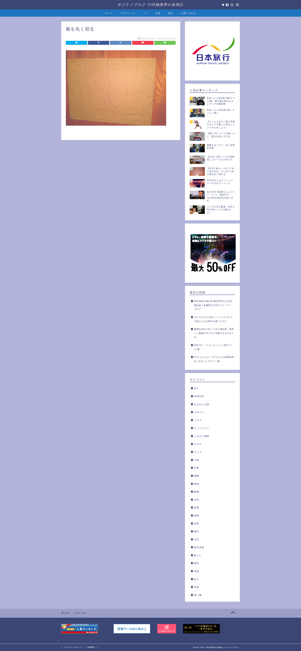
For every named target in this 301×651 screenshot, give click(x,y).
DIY (146, 13)
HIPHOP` (199, 396)
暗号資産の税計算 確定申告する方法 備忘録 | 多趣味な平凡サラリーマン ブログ (213, 305)
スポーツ (199, 412)
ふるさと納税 (201, 436)
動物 (196, 491)
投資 (196, 523)
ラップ (198, 452)
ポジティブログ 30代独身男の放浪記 (151, 4)
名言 (196, 499)
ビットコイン (201, 428)
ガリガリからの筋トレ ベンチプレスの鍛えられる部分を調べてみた (213, 319)
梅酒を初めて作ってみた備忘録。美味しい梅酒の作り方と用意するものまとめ (214, 333)
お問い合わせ (188, 13)
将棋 (196, 515)
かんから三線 (201, 404)
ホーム (108, 13)
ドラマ (198, 420)
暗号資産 (199, 547)
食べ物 (198, 595)
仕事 (196, 467)
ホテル (198, 444)
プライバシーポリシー (73, 647)
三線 (196, 460)
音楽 (158, 13)
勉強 (196, 483)
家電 (196, 507)
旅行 (170, 13)
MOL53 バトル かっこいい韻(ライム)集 (213, 347)
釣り (196, 579)
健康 (196, 475)
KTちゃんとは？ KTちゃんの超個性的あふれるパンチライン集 (214, 359)
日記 (196, 539)
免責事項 (91, 647)
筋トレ (198, 555)
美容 (196, 571)
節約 (196, 563)
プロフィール (127, 13)
